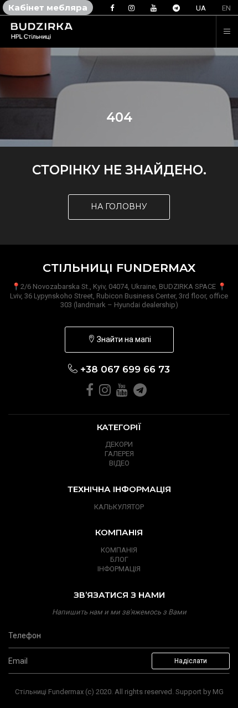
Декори (119, 444)
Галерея (119, 453)
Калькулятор (119, 507)
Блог (119, 559)
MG (218, 692)
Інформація (119, 569)
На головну (119, 206)
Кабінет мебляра (47, 7)
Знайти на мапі (123, 339)
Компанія (119, 550)
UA (201, 8)
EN (226, 8)
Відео (119, 463)
